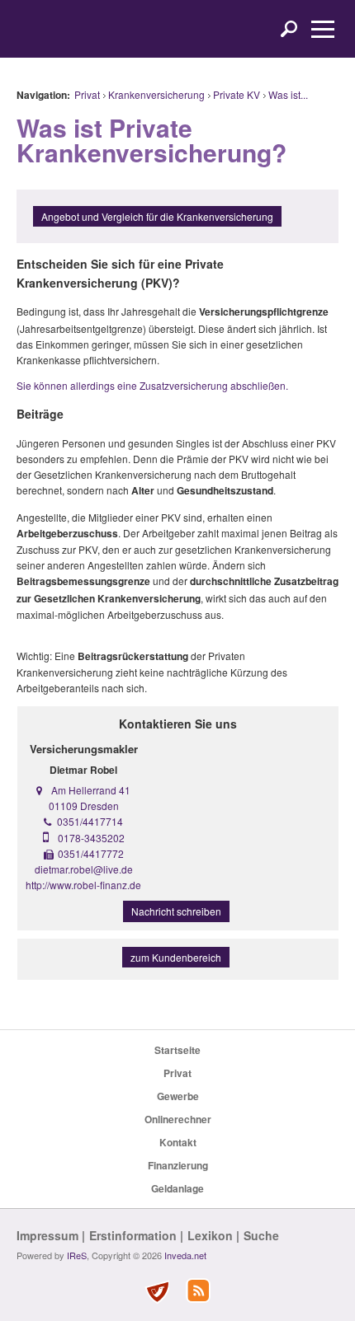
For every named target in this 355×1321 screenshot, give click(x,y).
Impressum (47, 1235)
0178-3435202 (91, 838)
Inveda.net (185, 1255)
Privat (87, 94)
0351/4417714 (90, 821)
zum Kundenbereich (175, 957)
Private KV (236, 94)
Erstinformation (133, 1235)
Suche (261, 1235)
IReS (77, 1255)
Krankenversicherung (156, 94)
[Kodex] (156, 1292)
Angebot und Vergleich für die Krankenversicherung (157, 216)
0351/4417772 (91, 853)
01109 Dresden (84, 806)
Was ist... (288, 94)
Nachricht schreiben (176, 911)
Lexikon (210, 1235)
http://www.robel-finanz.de (83, 885)
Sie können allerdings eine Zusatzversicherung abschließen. (152, 385)
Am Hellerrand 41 (90, 790)
